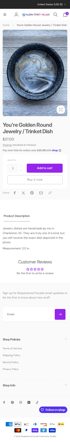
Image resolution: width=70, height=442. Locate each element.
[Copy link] (50, 193)
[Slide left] (6, 73)
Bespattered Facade (30, 436)
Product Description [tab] (17, 216)
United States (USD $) (49, 4)
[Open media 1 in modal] (35, 73)
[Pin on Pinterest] (32, 193)
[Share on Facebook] (15, 193)
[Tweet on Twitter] (23, 193)
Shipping (7, 144)
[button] (5, 15)
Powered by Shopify (47, 436)
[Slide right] (63, 73)
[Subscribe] (60, 314)
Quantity (11, 160)
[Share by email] (41, 193)
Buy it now (35, 179)
